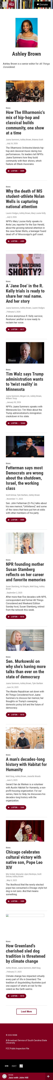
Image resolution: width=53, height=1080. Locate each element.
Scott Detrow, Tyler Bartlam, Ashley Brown (23, 495)
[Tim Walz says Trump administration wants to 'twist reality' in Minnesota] (25, 353)
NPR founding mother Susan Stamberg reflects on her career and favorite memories (26, 572)
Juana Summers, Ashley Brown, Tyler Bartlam (24, 683)
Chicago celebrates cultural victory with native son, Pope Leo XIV (24, 859)
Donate (43, 4)
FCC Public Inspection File (17, 1049)
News (8, 108)
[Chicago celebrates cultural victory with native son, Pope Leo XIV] (25, 831)
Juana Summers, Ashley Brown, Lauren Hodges (25, 308)
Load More (26, 1011)
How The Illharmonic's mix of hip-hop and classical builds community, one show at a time (25, 122)
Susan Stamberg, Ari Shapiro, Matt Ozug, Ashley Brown (25, 587)
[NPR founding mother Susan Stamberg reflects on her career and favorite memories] (25, 543)
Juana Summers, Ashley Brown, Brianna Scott (24, 139)
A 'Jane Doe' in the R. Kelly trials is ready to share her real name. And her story (25, 293)
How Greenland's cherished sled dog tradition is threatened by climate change (25, 953)
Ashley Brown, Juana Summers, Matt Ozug (23, 968)
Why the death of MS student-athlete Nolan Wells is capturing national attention (25, 198)
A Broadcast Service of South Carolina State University (26, 1041)
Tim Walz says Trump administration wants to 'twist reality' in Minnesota (25, 381)
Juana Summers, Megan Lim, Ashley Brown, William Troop (24, 397)
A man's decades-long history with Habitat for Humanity (26, 764)
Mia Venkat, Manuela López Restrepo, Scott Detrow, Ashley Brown (23, 875)
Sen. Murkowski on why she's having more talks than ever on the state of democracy (26, 669)
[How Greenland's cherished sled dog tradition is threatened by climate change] (25, 924)
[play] (4, 1076)
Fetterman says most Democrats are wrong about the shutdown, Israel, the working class (24, 478)
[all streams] (49, 1076)
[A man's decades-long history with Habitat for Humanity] (25, 738)
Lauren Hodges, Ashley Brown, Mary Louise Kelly (26, 213)
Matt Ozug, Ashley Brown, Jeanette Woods (23, 776)
